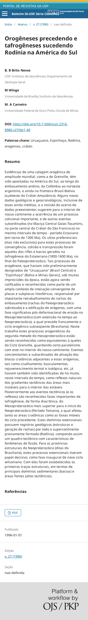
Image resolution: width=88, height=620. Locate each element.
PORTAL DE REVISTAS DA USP (26, 6)
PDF (14, 513)
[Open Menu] (4, 13)
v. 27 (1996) (40, 24)
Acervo (22, 24)
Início (8, 24)
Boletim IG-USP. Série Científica (35, 14)
